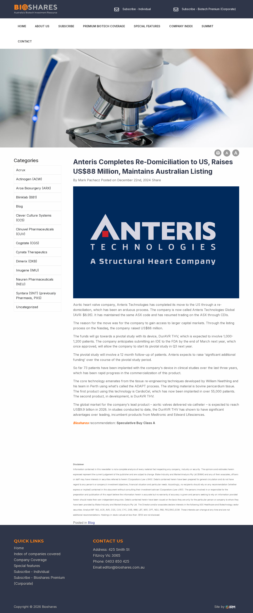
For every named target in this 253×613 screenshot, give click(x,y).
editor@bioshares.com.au (123, 567)
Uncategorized (27, 307)
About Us (42, 26)
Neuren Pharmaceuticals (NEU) (34, 281)
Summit (207, 26)
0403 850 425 (117, 561)
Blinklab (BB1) (26, 197)
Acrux (20, 170)
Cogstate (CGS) (27, 243)
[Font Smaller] (226, 153)
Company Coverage (30, 560)
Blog (19, 206)
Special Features (147, 26)
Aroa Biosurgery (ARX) (33, 188)
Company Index (181, 26)
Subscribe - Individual (31, 572)
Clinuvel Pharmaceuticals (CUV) (35, 231)
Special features (27, 566)
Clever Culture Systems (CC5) (33, 217)
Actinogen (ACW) (29, 179)
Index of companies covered (37, 554)
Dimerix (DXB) (26, 261)
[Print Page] (217, 152)
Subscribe (66, 26)
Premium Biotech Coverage (104, 26)
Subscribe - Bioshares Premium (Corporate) (39, 580)
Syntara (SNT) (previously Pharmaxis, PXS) (36, 295)
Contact (25, 41)
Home (22, 26)
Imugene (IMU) (27, 270)
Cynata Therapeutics (31, 252)
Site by (220, 607)
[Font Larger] (235, 152)
